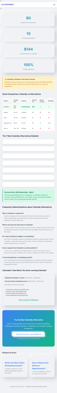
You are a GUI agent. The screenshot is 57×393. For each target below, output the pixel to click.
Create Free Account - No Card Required (28, 334)
